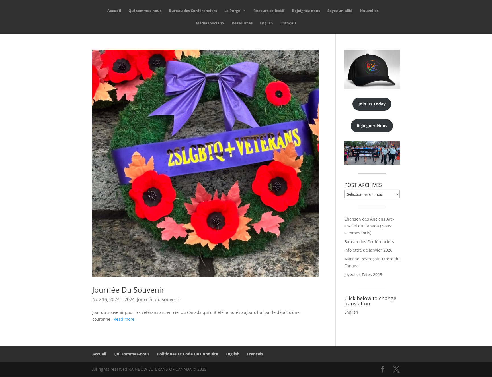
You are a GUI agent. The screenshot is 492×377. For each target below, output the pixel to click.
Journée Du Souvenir (128, 290)
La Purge (232, 11)
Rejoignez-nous (306, 11)
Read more (124, 319)
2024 (129, 299)
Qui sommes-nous (144, 11)
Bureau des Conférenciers (193, 11)
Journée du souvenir (159, 299)
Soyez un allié (339, 11)
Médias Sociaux (210, 23)
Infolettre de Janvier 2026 (368, 250)
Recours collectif (268, 11)
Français (288, 23)
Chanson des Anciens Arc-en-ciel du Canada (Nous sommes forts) (369, 225)
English (266, 23)
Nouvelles (369, 11)
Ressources (242, 23)
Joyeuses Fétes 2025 (363, 274)
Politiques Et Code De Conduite (187, 354)
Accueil (114, 11)
